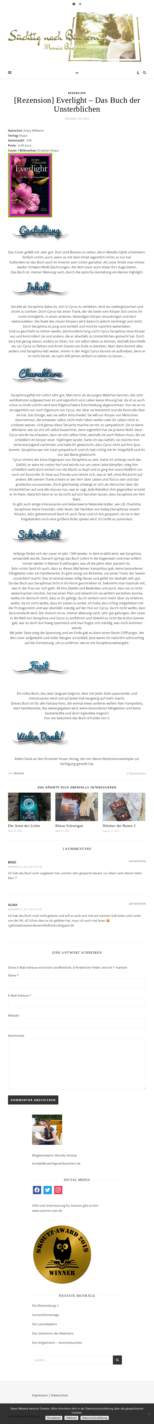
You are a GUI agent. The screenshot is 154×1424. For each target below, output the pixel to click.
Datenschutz (59, 1395)
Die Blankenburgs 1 (45, 1305)
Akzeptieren (54, 1417)
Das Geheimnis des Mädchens (53, 1333)
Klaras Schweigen (69, 826)
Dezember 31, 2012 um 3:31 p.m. (25, 909)
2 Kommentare (136, 773)
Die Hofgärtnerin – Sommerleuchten (57, 1343)
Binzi (12, 862)
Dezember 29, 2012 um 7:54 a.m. (25, 866)
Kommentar (16, 1036)
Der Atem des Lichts (24, 826)
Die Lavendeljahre (44, 1324)
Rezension (77, 93)
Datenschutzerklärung (94, 1417)
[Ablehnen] (149, 1414)
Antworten (137, 861)
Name (13, 975)
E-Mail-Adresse (19, 995)
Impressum (40, 1395)
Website (13, 1015)
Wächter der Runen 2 (119, 826)
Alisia (12, 905)
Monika (19, 773)
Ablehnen (71, 1417)
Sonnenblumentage (45, 1315)
